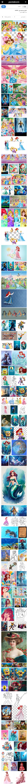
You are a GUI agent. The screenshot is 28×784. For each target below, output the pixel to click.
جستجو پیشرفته (7, 17)
